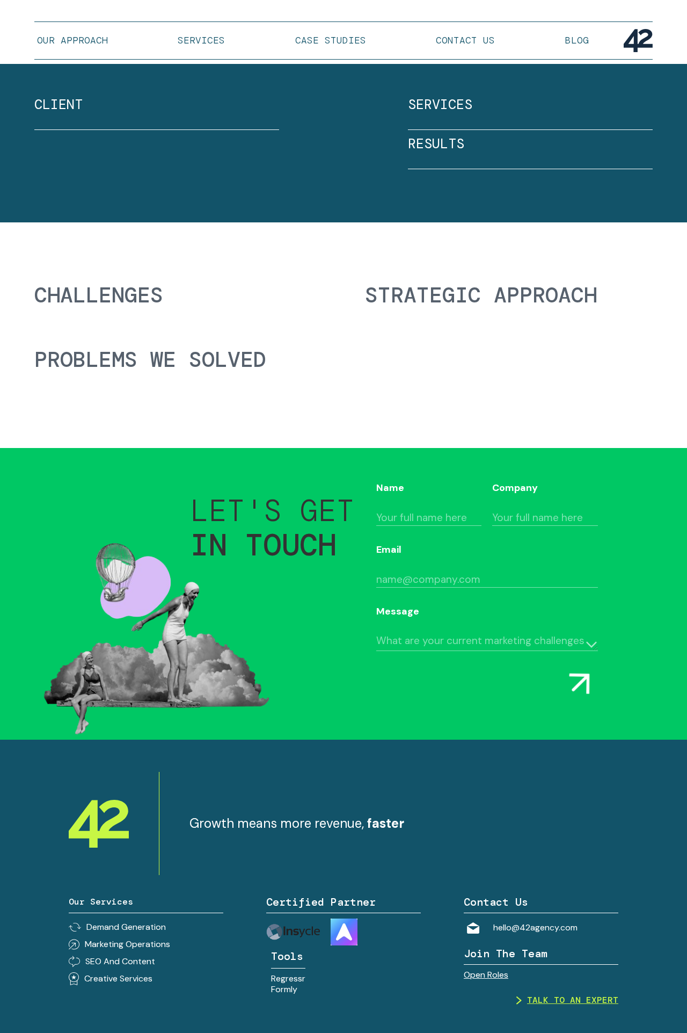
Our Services (101, 901)
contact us (465, 40)
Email (388, 549)
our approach (72, 40)
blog (577, 40)
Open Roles (486, 975)
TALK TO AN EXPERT (572, 1000)
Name (390, 487)
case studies (330, 40)
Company (515, 487)
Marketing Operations (127, 944)
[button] (201, 40)
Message (397, 611)
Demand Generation (126, 927)
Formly (284, 989)
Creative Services (118, 978)
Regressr (288, 978)
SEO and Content (120, 961)
